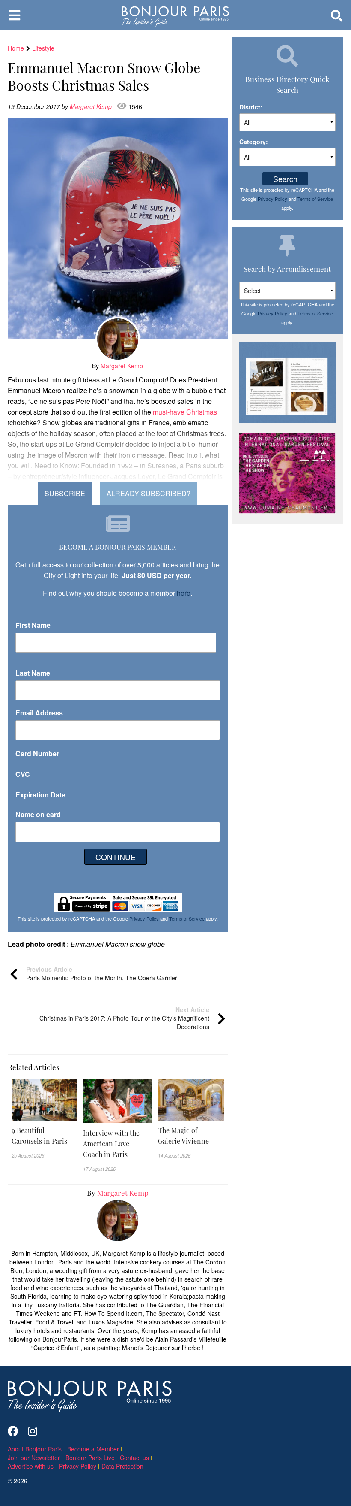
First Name (33, 625)
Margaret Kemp (91, 106)
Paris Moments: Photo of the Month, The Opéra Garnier (101, 973)
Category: (253, 141)
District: (250, 107)
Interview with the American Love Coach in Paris (111, 1143)
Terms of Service (187, 918)
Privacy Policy (144, 918)
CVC (22, 774)
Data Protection (122, 1466)
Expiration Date (40, 795)
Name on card (38, 814)
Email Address (39, 713)
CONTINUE (115, 856)
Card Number (37, 753)
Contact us (134, 1457)
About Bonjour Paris (35, 1449)
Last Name (32, 673)
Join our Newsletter (34, 1457)
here (183, 593)
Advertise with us (31, 1466)
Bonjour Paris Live (90, 1457)
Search (285, 178)
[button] (44, 1136)
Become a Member (93, 1449)
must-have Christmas (185, 412)
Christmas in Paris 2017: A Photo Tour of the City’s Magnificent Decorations (124, 1018)
